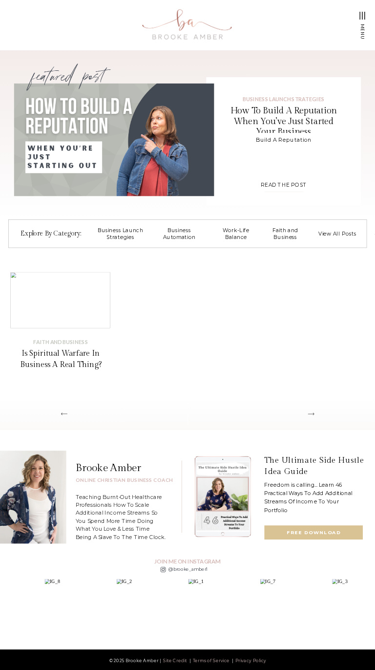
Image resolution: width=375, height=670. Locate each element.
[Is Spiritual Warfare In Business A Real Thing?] (60, 300)
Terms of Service (211, 660)
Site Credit (175, 660)
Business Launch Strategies (283, 99)
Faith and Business (60, 341)
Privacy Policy (250, 660)
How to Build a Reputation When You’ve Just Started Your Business (283, 121)
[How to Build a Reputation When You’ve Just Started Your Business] (114, 140)
